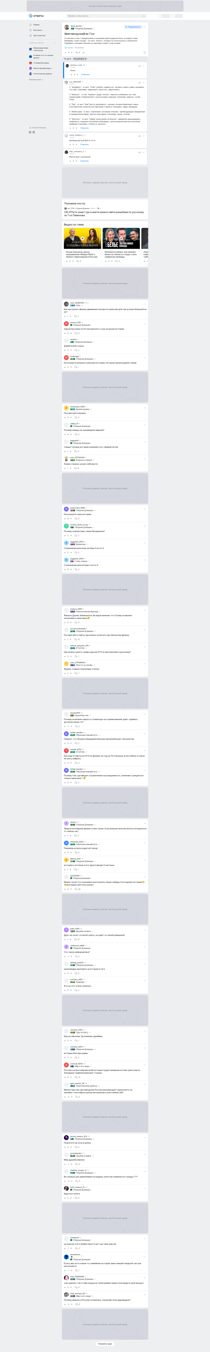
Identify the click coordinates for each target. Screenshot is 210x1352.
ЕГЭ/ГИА (80, 648)
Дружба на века (83, 931)
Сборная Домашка (83, 28)
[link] (82, 246)
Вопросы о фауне (84, 460)
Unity (78, 305)
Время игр (81, 544)
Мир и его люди (82, 1066)
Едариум (80, 982)
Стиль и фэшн (81, 561)
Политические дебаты (86, 1086)
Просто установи (84, 665)
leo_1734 (71, 208)
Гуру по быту (82, 1032)
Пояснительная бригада (87, 612)
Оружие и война (83, 1156)
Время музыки (82, 409)
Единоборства (81, 715)
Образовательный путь (86, 735)
